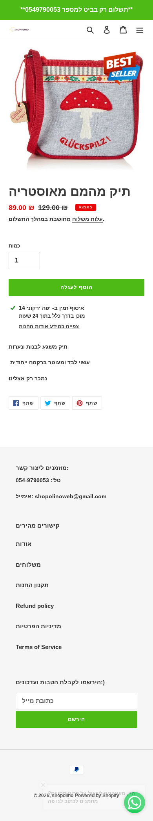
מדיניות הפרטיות (38, 626)
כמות (14, 246)
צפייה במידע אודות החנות (49, 326)
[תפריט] (139, 29)
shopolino (62, 795)
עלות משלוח (87, 219)
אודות (23, 544)
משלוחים (28, 564)
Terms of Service (39, 647)
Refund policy (35, 605)
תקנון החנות (32, 585)
